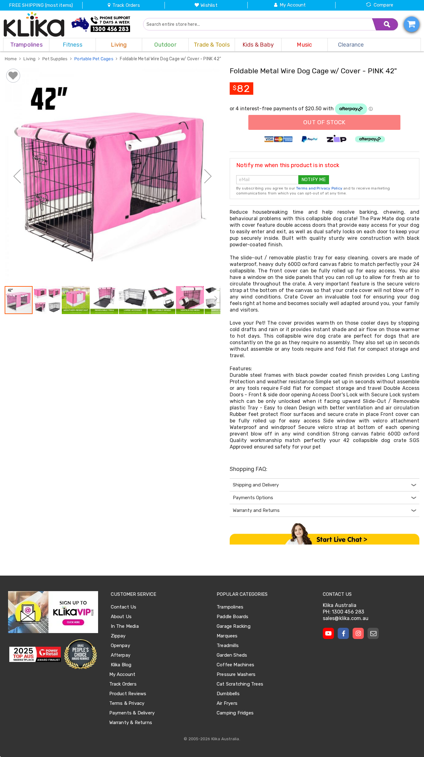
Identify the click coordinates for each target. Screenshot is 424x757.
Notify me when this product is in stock (288, 165)
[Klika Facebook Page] (343, 633)
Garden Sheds (232, 655)
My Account (293, 5)
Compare (383, 5)
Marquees (227, 636)
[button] (17, 176)
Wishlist (209, 5)
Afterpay (121, 655)
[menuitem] (26, 44)
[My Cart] (411, 24)
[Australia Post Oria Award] (80, 654)
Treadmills (228, 645)
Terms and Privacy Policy (319, 188)
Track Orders (125, 5)
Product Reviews (128, 693)
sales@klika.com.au (346, 618)
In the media (125, 626)
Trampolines (230, 607)
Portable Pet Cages (94, 59)
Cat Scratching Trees (240, 684)
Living (29, 59)
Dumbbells (228, 693)
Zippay (118, 636)
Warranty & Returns (130, 722)
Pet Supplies (55, 59)
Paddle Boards (233, 616)
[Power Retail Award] (35, 654)
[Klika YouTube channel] (328, 633)
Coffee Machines (235, 665)
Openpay (120, 645)
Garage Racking (233, 626)
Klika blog (121, 665)
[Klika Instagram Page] (358, 633)
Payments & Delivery (132, 713)
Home (11, 59)
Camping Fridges (235, 713)
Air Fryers (227, 703)
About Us (121, 616)
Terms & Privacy (127, 703)
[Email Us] (373, 633)
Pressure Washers (236, 674)
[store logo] (34, 24)
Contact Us (124, 607)
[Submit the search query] (385, 24)
